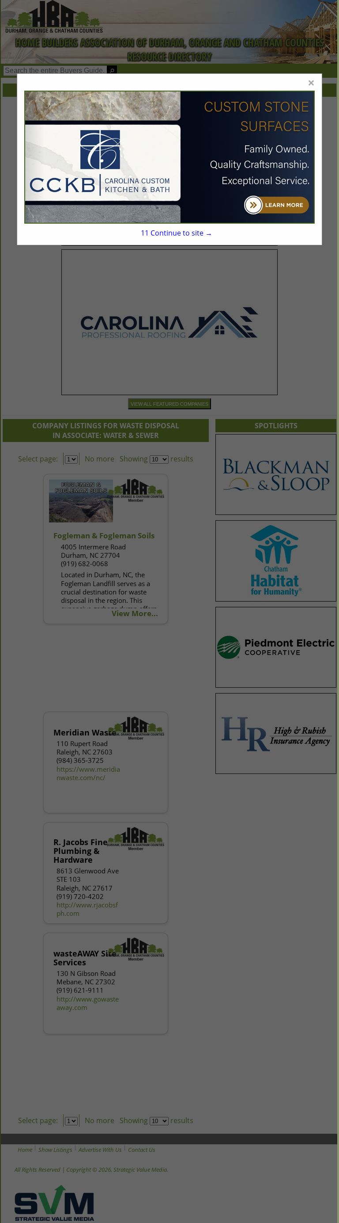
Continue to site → (176, 233)
